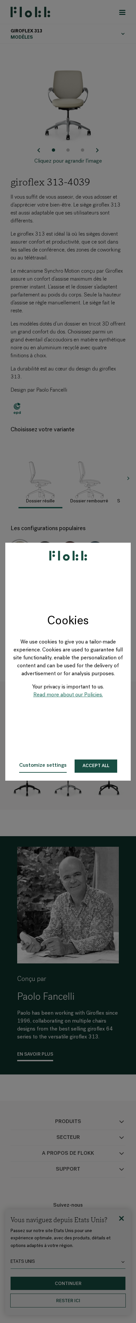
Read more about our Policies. (68, 695)
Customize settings (43, 765)
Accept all (96, 765)
